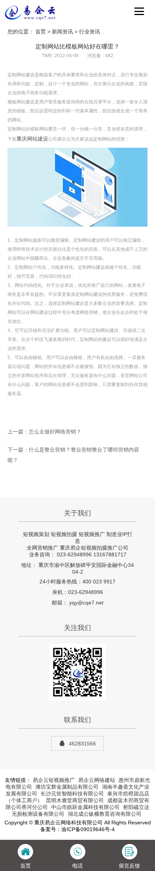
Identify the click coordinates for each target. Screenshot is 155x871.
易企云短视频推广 (54, 780)
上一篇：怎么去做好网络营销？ (44, 432)
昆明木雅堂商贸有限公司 (75, 800)
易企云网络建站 (96, 780)
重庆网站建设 (32, 139)
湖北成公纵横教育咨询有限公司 (104, 814)
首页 (40, 32)
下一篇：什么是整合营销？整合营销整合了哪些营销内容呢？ (73, 455)
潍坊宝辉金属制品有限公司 (67, 787)
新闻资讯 (62, 32)
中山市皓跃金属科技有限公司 (85, 807)
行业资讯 (89, 32)
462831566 (82, 744)
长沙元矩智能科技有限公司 (72, 794)
